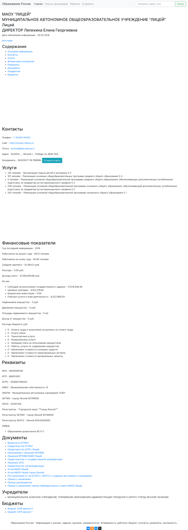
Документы (14, 68)
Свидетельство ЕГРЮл (20, 446)
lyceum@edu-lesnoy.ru (23, 148)
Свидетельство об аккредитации (26, 466)
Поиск (180, 3)
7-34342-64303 (21, 137)
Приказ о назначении (19, 479)
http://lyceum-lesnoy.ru (22, 143)
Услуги (11, 58)
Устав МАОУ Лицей (18, 469)
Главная (38, 3)
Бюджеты (13, 74)
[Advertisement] (84, 103)
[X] (99, 528)
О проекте (87, 3)
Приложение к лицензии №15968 (26, 452)
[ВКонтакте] (88, 528)
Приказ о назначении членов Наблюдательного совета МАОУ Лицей (45, 485)
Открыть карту (52, 160)
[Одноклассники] (92, 528)
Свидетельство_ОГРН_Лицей (23, 449)
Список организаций (56, 3)
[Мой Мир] (96, 528)
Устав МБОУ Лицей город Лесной (26, 472)
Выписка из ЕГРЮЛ (18, 442)
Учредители (14, 71)
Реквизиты (13, 64)
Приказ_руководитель (20, 482)
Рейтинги (75, 3)
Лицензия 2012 (16, 462)
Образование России (16, 4)
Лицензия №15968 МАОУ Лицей (25, 456)
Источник (7, 40)
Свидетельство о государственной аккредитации (35, 459)
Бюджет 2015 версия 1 (20, 511)
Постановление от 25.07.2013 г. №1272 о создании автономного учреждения (50, 475)
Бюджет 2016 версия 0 (20, 508)
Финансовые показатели (21, 61)
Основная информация (20, 51)
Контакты (13, 54)
